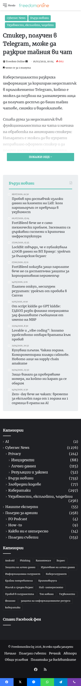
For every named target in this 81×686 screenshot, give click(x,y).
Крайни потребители (19, 580)
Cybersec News (16, 18)
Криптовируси (47, 580)
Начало (10, 653)
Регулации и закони (29, 472)
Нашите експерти (21, 507)
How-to (15, 525)
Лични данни (23, 466)
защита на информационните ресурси (45, 600)
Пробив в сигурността (19, 594)
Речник (55, 653)
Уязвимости (67, 594)
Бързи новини (39, 18)
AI (7, 442)
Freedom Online (15, 61)
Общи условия (16, 660)
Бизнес (61, 560)
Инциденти (22, 460)
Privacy (14, 454)
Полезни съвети (23, 537)
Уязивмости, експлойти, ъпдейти (30, 25)
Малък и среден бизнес (19, 587)
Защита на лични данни (20, 567)
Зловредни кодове (24, 484)
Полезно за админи (21, 513)
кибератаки (12, 607)
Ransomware (43, 560)
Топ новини (47, 594)
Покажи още (39, 157)
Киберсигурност (56, 573)
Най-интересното (51, 587)
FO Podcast (17, 519)
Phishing (25, 560)
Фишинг (10, 600)
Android (9, 560)
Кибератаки (19, 490)
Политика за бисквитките (53, 660)
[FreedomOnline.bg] (34, 5)
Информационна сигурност (22, 573)
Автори (70, 653)
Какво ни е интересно (28, 531)
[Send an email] (26, 61)
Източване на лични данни (58, 567)
